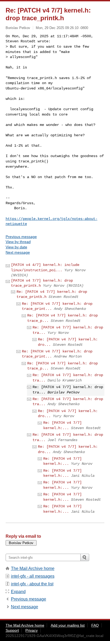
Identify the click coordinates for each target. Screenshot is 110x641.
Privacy (31, 630)
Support (12, 630)
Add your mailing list (68, 625)
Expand (18, 591)
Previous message (21, 237)
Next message (18, 252)
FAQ (95, 625)
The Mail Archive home (32, 568)
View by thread (18, 242)
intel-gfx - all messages (32, 576)
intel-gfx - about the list (32, 584)
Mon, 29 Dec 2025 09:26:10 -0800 (62, 28)
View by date (16, 247)
